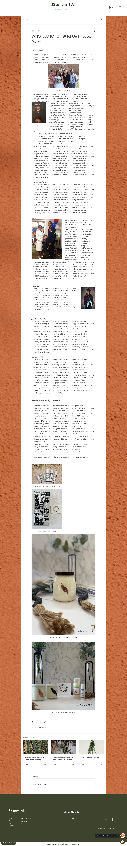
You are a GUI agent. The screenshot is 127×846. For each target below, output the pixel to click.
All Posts (26, 19)
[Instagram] (110, 829)
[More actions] (94, 31)
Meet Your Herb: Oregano (90, 757)
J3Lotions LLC (63, 4)
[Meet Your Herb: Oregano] (91, 747)
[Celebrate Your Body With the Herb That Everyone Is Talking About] (63, 747)
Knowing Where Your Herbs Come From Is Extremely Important (34, 758)
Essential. (17, 810)
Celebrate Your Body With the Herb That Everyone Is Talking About (63, 758)
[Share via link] (45, 722)
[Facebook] (113, 829)
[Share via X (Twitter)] (36, 722)
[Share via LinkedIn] (41, 722)
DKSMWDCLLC (76, 844)
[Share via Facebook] (32, 722)
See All (101, 737)
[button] (9, 7)
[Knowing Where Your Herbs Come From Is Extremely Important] (35, 747)
